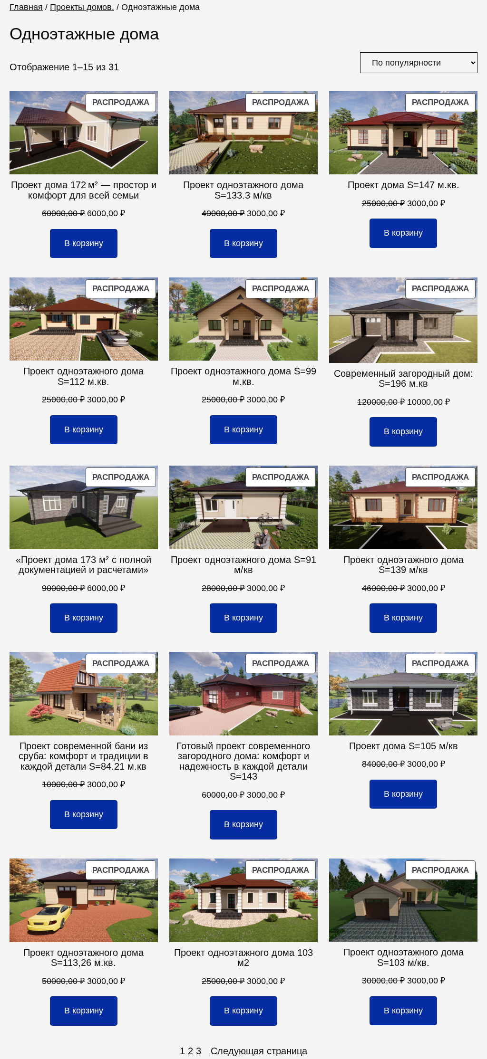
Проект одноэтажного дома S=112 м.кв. (83, 376)
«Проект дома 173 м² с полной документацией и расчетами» (83, 565)
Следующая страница (259, 1051)
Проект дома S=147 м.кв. (403, 185)
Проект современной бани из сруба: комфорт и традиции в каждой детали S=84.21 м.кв (83, 756)
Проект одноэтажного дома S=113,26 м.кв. (83, 958)
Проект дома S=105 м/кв (403, 746)
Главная (26, 7)
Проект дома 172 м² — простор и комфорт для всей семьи (83, 190)
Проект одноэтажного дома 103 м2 (243, 958)
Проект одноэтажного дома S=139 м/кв (403, 565)
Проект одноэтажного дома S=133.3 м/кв (243, 190)
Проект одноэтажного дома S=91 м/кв (243, 565)
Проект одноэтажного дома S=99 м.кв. (243, 376)
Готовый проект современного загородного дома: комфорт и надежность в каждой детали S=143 (243, 761)
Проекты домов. (82, 7)
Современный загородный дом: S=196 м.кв (403, 379)
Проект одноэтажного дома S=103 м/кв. (403, 957)
